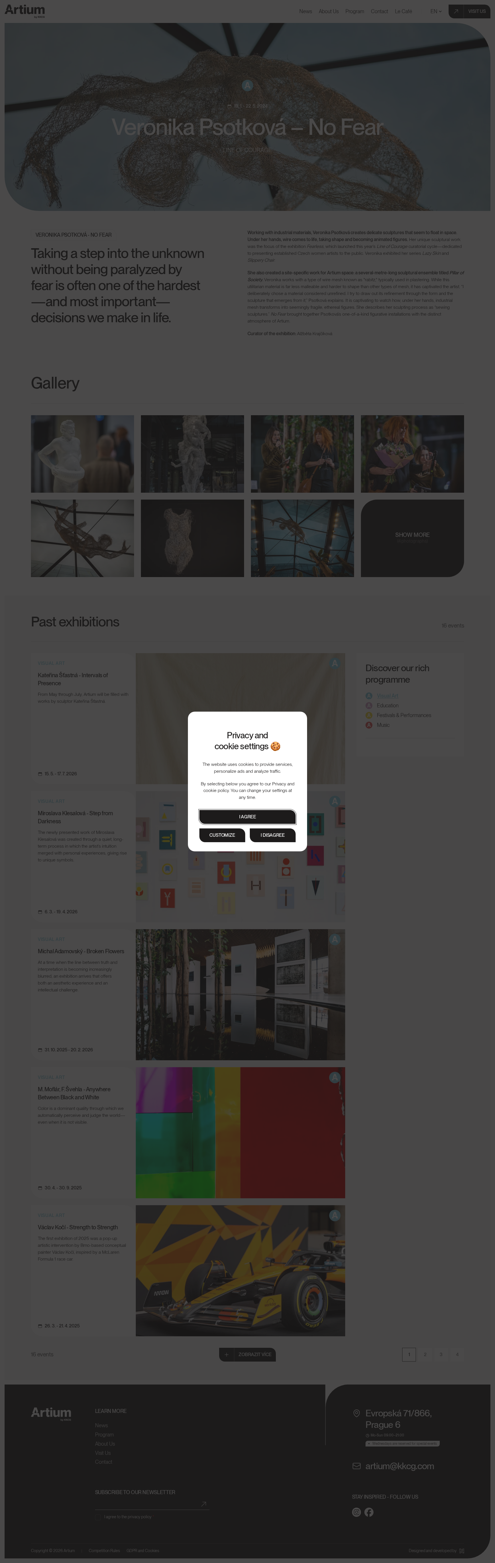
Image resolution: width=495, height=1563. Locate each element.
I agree (247, 817)
